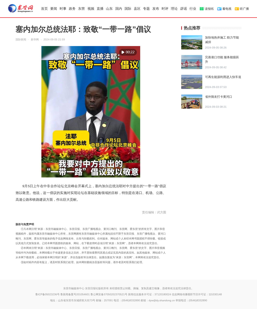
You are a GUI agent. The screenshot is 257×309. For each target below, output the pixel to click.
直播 (100, 9)
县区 (137, 9)
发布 (155, 9)
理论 (174, 9)
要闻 (53, 9)
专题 (146, 9)
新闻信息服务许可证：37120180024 (149, 294)
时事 (63, 9)
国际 (128, 9)
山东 (109, 9)
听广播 (244, 8)
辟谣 (183, 9)
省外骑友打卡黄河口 (218, 96)
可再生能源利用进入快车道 (223, 77)
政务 (72, 9)
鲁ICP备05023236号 (47, 294)
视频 (90, 9)
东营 (81, 9)
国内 (118, 9)
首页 (44, 9)
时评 (165, 9)
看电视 (226, 8)
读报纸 (209, 8)
